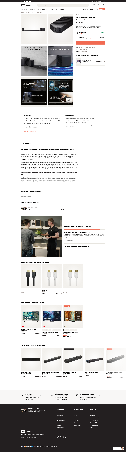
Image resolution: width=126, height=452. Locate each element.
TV (26, 12)
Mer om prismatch (29, 399)
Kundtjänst (93, 1)
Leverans (59, 422)
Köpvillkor (59, 425)
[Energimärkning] (23, 326)
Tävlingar (75, 422)
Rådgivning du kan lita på (77, 234)
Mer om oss (36, 437)
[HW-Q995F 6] (60, 92)
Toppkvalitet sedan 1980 (76, 240)
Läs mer (84, 28)
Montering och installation (95, 417)
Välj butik (80, 33)
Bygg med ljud (98, 1)
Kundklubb (76, 417)
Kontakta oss (60, 413)
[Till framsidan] (26, 5)
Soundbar (78, 14)
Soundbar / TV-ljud (31, 12)
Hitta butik (76, 413)
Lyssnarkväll (76, 420)
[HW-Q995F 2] (60, 29)
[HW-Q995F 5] (34, 92)
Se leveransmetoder (93, 38)
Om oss (75, 415)
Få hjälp (62, 209)
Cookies (91, 427)
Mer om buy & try (83, 399)
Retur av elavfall (93, 422)
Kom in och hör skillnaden (77, 229)
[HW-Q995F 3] (34, 61)
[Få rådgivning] (122, 448)
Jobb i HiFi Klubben (77, 425)
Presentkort (92, 413)
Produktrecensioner (94, 425)
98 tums (58, 329)
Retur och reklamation (61, 417)
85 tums (49, 329)
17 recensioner (87, 19)
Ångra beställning (61, 420)
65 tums (44, 329)
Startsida (22, 12)
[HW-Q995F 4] (60, 61)
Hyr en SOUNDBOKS (94, 420)
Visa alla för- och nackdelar (30, 131)
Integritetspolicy (60, 427)
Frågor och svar (60, 415)
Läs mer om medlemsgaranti (61, 399)
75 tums (53, 329)
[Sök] (38, 5)
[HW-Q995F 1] (34, 29)
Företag (103, 1)
